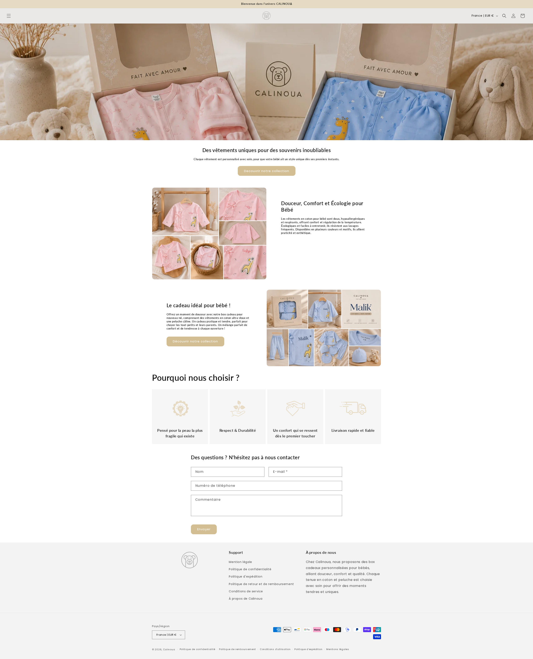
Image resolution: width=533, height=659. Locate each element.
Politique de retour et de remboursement (261, 584)
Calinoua (169, 649)
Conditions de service (246, 591)
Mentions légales (337, 649)
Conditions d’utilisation (275, 649)
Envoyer (203, 529)
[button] (8, 15)
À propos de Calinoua (245, 599)
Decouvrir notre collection (266, 171)
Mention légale (240, 562)
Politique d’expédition (308, 649)
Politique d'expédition (245, 576)
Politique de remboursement (237, 649)
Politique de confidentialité (250, 569)
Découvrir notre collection (195, 341)
